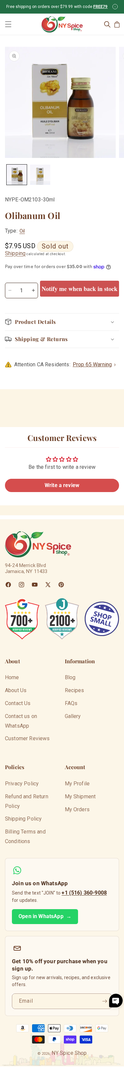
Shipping (15, 253)
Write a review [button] (62, 485)
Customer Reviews (27, 738)
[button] (8, 24)
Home (12, 677)
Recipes (74, 690)
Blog (70, 677)
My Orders (77, 809)
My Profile (77, 783)
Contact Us (18, 703)
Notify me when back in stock (79, 288)
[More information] (115, 6)
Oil (22, 231)
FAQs (71, 703)
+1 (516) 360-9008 (84, 893)
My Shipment (80, 796)
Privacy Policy (22, 783)
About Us (15, 690)
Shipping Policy (23, 819)
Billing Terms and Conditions (25, 836)
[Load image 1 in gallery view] (17, 175)
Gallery (73, 716)
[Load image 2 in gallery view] (40, 175)
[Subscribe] (104, 1001)
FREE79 (100, 6)
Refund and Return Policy (26, 801)
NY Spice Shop (69, 1053)
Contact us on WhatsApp (21, 721)
